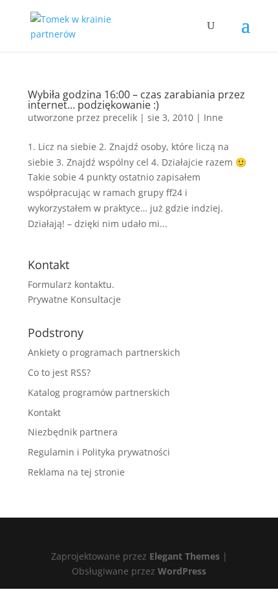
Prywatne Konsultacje (74, 299)
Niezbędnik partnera (73, 432)
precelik (120, 117)
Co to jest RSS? (59, 372)
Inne (213, 117)
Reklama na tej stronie (76, 472)
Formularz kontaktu (70, 284)
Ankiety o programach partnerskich (104, 352)
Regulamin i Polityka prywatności (99, 452)
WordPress (182, 571)
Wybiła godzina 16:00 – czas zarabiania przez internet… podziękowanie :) (136, 99)
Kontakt (44, 412)
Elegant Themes (184, 556)
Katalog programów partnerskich (99, 392)
